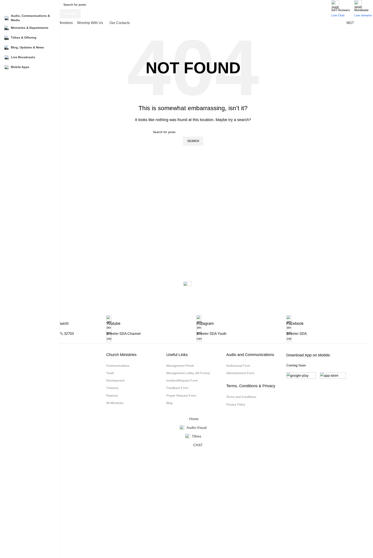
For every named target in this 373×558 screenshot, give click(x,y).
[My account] (365, 23)
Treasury (112, 388)
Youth (110, 373)
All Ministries (114, 403)
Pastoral (112, 395)
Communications (117, 365)
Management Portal (180, 365)
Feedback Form (177, 388)
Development (115, 380)
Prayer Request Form (181, 395)
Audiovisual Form (238, 365)
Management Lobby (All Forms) (188, 373)
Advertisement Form (240, 373)
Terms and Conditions (241, 397)
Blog (169, 403)
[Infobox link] (148, 329)
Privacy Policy (235, 404)
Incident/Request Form (182, 380)
